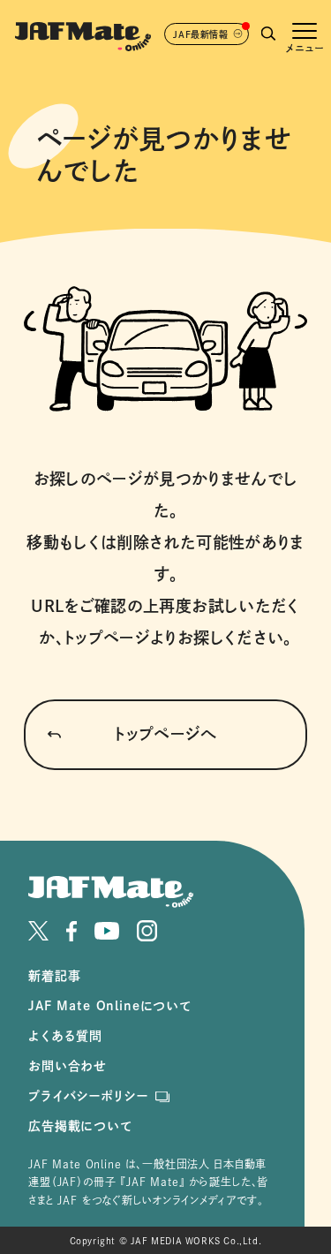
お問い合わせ (67, 1066)
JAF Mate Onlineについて (110, 1006)
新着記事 (54, 976)
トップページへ (165, 734)
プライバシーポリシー (87, 1096)
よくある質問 (65, 1036)
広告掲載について (80, 1126)
